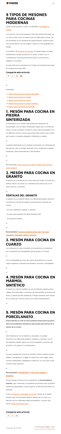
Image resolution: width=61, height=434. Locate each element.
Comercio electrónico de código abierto (44, 429)
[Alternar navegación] (53, 3)
